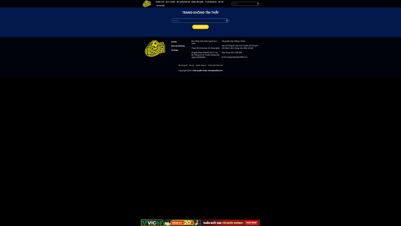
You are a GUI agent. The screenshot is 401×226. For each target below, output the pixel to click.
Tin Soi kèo (160, 6)
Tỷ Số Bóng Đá (211, 2)
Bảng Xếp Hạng (198, 2)
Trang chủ (160, 2)
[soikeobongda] (146, 3)
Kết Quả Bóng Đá (183, 2)
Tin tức (221, 2)
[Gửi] (258, 3)
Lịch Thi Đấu (170, 2)
